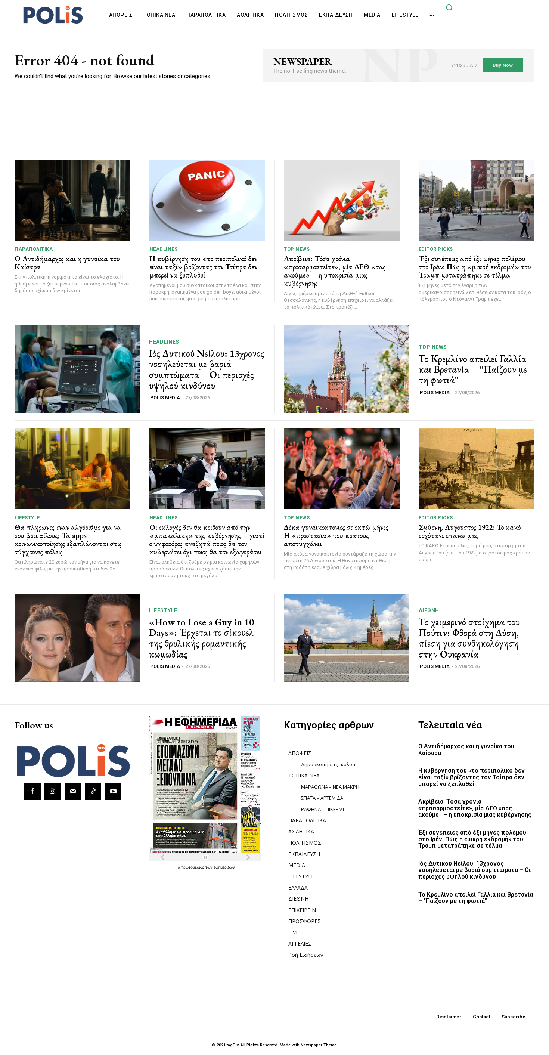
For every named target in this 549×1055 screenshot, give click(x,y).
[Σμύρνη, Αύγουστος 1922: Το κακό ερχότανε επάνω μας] (477, 468)
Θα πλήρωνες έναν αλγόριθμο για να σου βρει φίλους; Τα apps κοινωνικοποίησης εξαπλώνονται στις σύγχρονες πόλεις (68, 539)
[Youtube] (113, 791)
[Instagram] (52, 791)
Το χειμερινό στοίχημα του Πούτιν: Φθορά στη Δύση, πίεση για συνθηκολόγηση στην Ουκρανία (469, 638)
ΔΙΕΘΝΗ (429, 610)
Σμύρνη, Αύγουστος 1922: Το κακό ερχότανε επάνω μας (470, 531)
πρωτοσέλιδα (193, 867)
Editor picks (436, 249)
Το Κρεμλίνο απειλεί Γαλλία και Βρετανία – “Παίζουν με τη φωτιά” (473, 369)
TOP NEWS (297, 249)
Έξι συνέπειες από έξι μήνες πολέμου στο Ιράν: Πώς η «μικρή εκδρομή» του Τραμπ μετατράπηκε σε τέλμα (475, 267)
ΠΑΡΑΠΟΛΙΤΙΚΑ (34, 249)
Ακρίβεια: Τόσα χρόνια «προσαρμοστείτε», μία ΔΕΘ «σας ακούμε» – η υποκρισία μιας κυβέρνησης (335, 271)
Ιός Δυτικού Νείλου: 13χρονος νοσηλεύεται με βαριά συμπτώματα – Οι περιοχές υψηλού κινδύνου (206, 369)
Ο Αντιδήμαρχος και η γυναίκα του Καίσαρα (67, 263)
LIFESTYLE (27, 517)
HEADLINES (163, 249)
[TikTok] (93, 791)
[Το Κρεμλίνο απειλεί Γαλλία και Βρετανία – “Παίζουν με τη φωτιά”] (346, 369)
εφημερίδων (224, 867)
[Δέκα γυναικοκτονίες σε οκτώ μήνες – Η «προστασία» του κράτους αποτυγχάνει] (342, 468)
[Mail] (73, 791)
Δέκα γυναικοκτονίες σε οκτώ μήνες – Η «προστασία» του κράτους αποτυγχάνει (339, 535)
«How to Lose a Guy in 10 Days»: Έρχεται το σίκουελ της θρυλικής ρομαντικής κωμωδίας (201, 638)
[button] (449, 7)
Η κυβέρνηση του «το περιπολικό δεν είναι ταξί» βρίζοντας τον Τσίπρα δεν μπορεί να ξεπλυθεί (203, 267)
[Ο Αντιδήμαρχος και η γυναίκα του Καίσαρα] (72, 200)
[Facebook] (32, 791)
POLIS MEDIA (165, 397)
